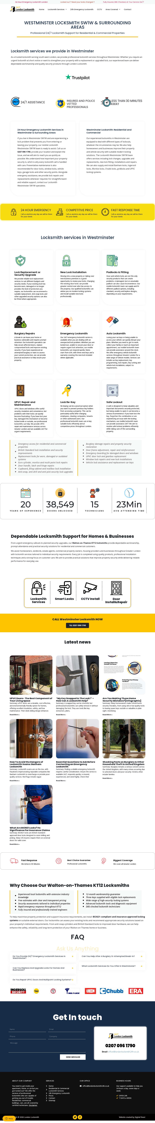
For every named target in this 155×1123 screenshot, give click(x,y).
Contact (127, 9)
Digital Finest (140, 1117)
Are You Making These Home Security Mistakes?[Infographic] (122, 699)
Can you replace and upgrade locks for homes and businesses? (38, 969)
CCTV (99, 9)
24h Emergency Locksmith (81, 9)
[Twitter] (75, 1117)
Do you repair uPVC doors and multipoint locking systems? (42, 979)
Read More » (15, 715)
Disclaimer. (33, 1105)
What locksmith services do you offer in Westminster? (109, 966)
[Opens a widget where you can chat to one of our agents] (9, 1119)
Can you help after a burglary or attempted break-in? (108, 956)
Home (41, 9)
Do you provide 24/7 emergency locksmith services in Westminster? (39, 957)
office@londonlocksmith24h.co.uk (123, 1051)
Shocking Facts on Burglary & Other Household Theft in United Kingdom (123, 763)
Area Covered (112, 9)
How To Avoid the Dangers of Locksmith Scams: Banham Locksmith (26, 764)
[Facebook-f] (80, 1117)
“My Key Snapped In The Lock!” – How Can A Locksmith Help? (75, 699)
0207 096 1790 (120, 1046)
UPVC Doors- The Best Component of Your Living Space (31, 699)
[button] (43, 957)
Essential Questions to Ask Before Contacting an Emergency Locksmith (75, 764)
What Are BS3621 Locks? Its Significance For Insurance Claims (30, 829)
